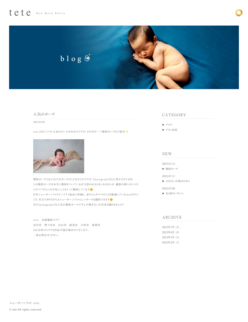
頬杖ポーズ (172, 169)
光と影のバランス (174, 193)
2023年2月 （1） (171, 242)
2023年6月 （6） (171, 232)
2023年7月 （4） (171, 227)
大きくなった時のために (178, 181)
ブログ (169, 124)
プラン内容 (171, 130)
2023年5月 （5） (171, 237)
